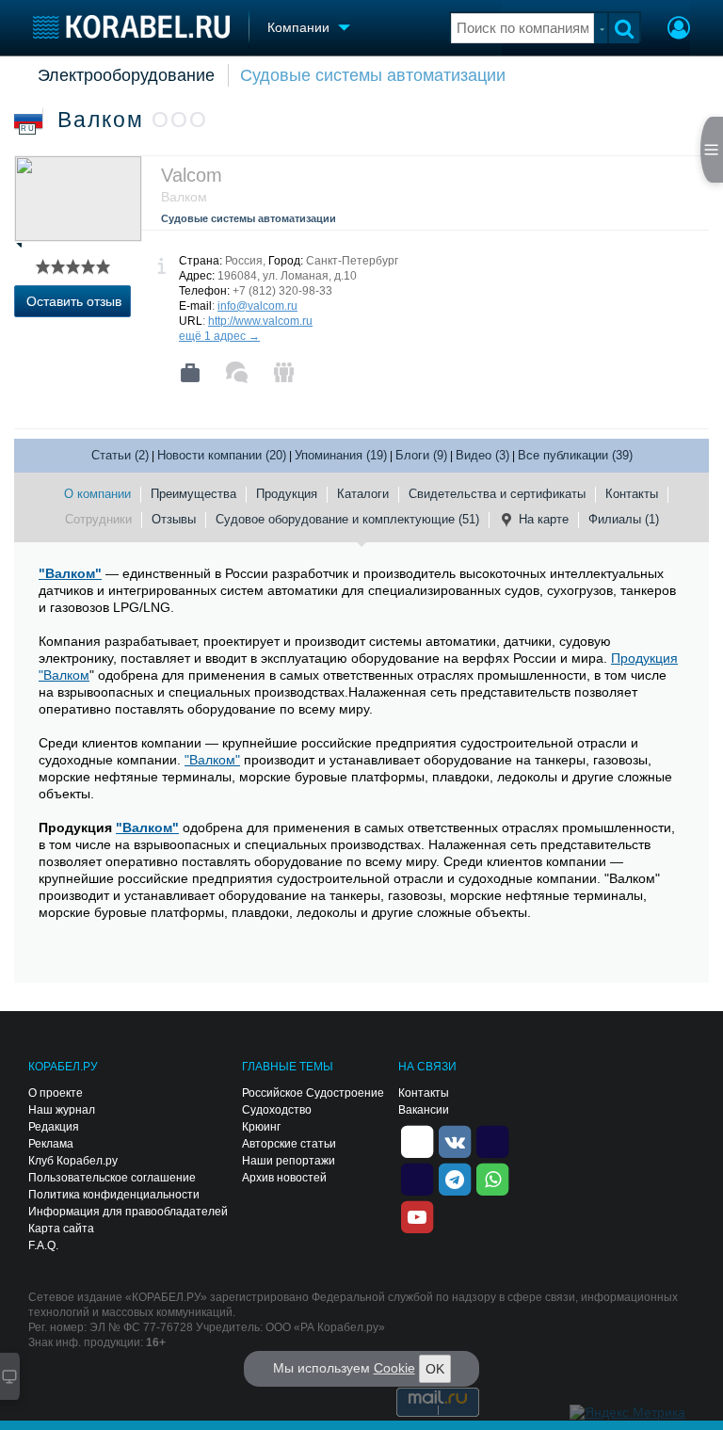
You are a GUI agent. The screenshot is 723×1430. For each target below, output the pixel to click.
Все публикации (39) (575, 455)
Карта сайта (61, 1228)
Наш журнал (61, 1110)
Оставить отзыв (73, 301)
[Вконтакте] (455, 1140)
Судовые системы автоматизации (373, 75)
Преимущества (193, 494)
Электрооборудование (126, 75)
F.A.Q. (43, 1245)
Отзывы (174, 519)
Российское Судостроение (313, 1093)
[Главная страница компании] (190, 373)
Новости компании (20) (221, 455)
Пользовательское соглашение (112, 1177)
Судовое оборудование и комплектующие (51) (347, 519)
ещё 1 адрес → (219, 336)
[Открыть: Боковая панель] (711, 150)
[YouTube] (417, 1215)
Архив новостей (284, 1177)
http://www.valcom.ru (260, 321)
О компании (97, 494)
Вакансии (423, 1110)
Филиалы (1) (623, 519)
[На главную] (131, 27)
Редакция (53, 1126)
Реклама (50, 1143)
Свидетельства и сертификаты (497, 494)
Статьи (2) (120, 455)
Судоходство (277, 1110)
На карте (544, 519)
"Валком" (70, 573)
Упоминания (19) (341, 455)
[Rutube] (492, 1140)
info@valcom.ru (257, 306)
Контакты (631, 494)
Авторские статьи (289, 1143)
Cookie (394, 1367)
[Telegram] (455, 1177)
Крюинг (261, 1126)
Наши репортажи (288, 1160)
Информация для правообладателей (128, 1211)
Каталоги (363, 494)
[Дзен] (417, 1140)
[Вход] (678, 30)
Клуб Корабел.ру (73, 1160)
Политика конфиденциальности (114, 1194)
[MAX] (417, 1177)
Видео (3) (482, 455)
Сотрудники (98, 519)
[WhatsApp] (492, 1177)
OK (435, 1368)
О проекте (55, 1093)
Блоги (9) (421, 455)
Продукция (286, 494)
